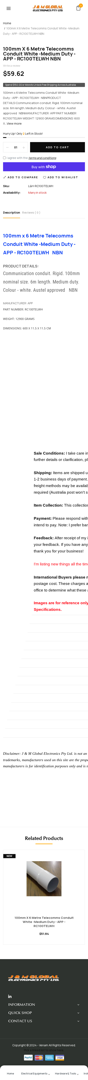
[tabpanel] (44, 900)
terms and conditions (42, 158)
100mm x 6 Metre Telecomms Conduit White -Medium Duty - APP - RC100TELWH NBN (39, 53)
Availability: (12, 192)
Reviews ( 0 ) (31, 212)
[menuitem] (10, 1073)
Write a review (11, 65)
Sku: (6, 186)
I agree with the (31, 158)
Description (11, 212)
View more (14, 123)
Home (7, 23)
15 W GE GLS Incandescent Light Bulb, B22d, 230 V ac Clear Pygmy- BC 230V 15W (44, 922)
